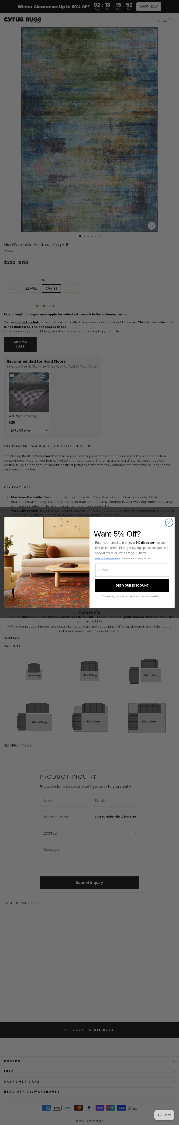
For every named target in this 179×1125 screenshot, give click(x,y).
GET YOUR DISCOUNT (132, 585)
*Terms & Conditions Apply (107, 559)
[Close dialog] (169, 523)
